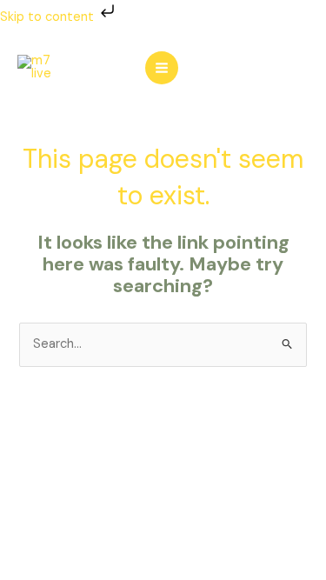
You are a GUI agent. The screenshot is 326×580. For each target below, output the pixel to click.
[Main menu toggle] (161, 67)
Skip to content (48, 17)
